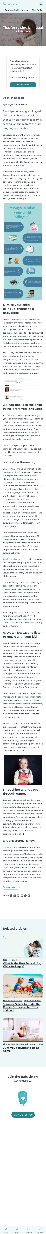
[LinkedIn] (12, 98)
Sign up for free (23, 1114)
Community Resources (16, 10)
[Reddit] (15, 98)
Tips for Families (11, 888)
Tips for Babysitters (12, 1000)
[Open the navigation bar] (40, 3)
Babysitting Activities (32, 1044)
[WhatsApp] (22, 98)
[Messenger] (19, 98)
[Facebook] (5, 98)
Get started (23, 84)
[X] (8, 98)
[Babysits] (10, 4)
